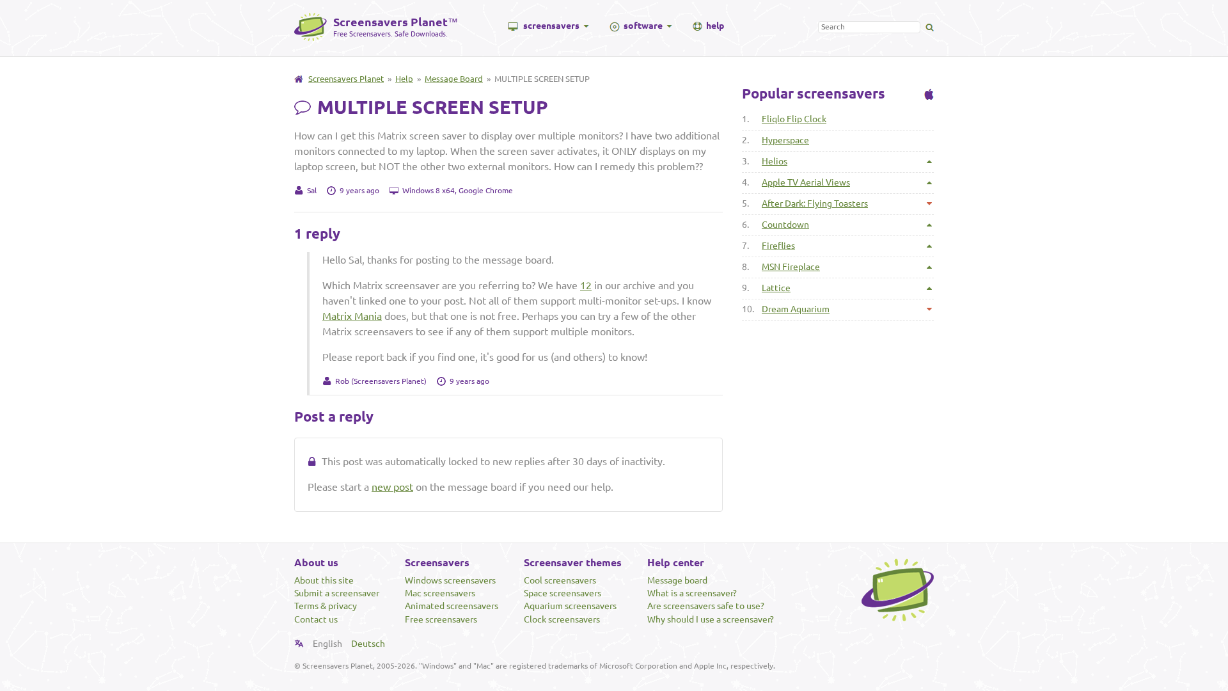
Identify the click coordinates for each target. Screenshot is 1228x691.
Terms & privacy (325, 606)
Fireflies (778, 246)
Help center (675, 562)
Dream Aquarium (796, 309)
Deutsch (368, 644)
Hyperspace (785, 140)
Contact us (316, 619)
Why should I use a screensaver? (710, 619)
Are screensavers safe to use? (705, 606)
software (643, 25)
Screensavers (437, 562)
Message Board (454, 78)
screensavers (551, 25)
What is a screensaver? (692, 593)
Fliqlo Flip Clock (794, 119)
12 (586, 285)
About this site (324, 580)
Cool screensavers (560, 580)
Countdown (785, 224)
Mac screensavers (440, 593)
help (715, 25)
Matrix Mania (352, 316)
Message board (677, 580)
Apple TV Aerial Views (806, 182)
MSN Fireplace (791, 267)
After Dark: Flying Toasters (815, 203)
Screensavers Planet (346, 78)
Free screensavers (441, 619)
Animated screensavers (451, 606)
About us (316, 562)
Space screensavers (562, 593)
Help (404, 78)
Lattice (776, 288)
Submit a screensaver (336, 593)
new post (392, 487)
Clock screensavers (562, 619)
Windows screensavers (450, 580)
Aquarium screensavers (570, 606)
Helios (774, 161)
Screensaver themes (573, 562)
